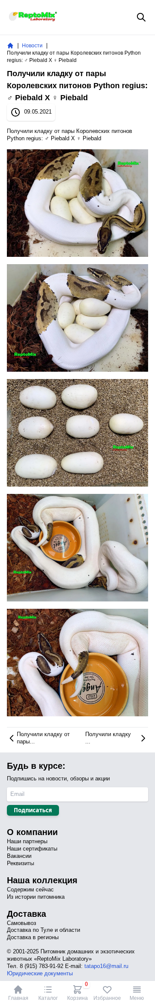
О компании (32, 832)
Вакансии (19, 856)
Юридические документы (40, 973)
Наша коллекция (42, 880)
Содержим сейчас (30, 889)
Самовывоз (21, 923)
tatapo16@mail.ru (106, 966)
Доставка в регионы (33, 937)
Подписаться (33, 810)
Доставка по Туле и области (43, 930)
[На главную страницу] (10, 45)
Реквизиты (20, 863)
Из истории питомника (36, 897)
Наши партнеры (27, 841)
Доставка (26, 914)
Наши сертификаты (32, 848)
